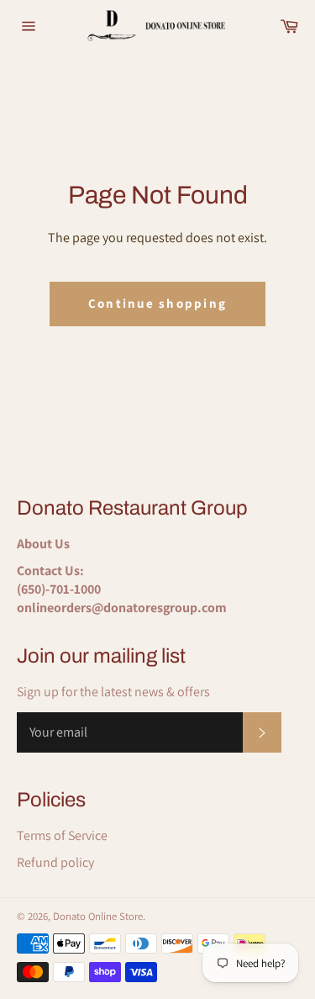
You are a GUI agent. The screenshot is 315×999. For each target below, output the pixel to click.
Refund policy (55, 862)
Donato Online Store (98, 916)
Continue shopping (157, 303)
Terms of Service (62, 835)
